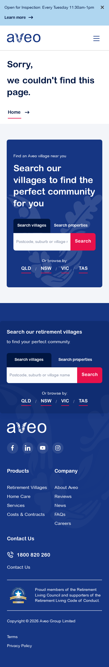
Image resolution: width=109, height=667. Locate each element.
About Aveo (66, 487)
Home (14, 112)
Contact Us (18, 567)
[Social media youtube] (42, 448)
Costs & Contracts (26, 514)
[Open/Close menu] (96, 38)
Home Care (18, 496)
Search (83, 241)
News (60, 505)
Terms (12, 636)
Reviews (63, 496)
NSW (46, 269)
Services (16, 505)
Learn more (15, 18)
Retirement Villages (27, 487)
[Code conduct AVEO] (18, 595)
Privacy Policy (19, 645)
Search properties (71, 226)
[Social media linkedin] (27, 448)
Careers (62, 523)
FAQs (59, 514)
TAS (83, 269)
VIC (65, 269)
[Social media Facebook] (12, 448)
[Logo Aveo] (24, 38)
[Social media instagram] (57, 448)
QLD (26, 269)
